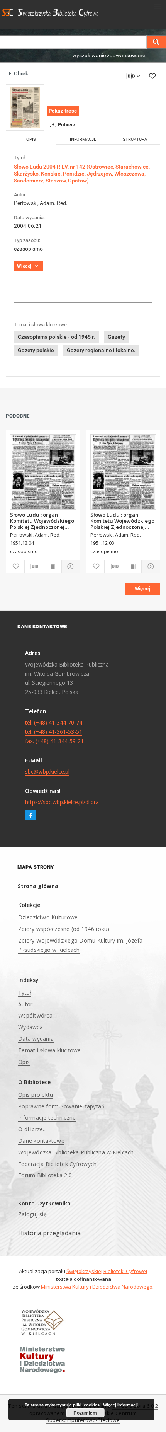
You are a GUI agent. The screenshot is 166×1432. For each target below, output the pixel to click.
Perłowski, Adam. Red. (41, 203)
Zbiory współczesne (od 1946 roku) (63, 929)
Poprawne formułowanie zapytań (61, 1106)
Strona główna (38, 886)
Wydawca (30, 1027)
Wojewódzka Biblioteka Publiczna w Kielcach (76, 1152)
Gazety (116, 337)
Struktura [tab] (135, 139)
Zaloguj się (32, 1214)
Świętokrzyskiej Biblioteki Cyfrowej (106, 1271)
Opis (24, 1061)
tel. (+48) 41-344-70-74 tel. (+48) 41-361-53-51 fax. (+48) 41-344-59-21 (54, 732)
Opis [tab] (31, 139)
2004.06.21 (28, 226)
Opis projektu (35, 1094)
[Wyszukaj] (156, 42)
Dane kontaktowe (41, 1140)
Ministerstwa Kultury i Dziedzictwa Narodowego (96, 1286)
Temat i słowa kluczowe (49, 1050)
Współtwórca (35, 1015)
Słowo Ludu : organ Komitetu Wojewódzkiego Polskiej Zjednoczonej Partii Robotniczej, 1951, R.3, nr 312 (122, 520)
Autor (25, 1004)
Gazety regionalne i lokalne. (101, 350)
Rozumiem (85, 1412)
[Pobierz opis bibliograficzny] (34, 566)
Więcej (142, 589)
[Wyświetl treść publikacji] (52, 566)
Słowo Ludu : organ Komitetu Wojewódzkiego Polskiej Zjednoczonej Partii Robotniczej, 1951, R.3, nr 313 (42, 520)
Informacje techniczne (47, 1117)
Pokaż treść (63, 111)
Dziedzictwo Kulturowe (48, 917)
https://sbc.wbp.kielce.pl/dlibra (62, 802)
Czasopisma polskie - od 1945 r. (56, 337)
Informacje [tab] (83, 139)
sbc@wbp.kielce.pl (47, 771)
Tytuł (24, 992)
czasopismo (28, 248)
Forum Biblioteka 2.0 (45, 1175)
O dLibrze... (32, 1129)
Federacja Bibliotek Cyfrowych (57, 1164)
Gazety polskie (36, 350)
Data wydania (36, 1038)
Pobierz (66, 125)
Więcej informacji (120, 1405)
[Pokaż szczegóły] (70, 566)
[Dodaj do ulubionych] (152, 76)
